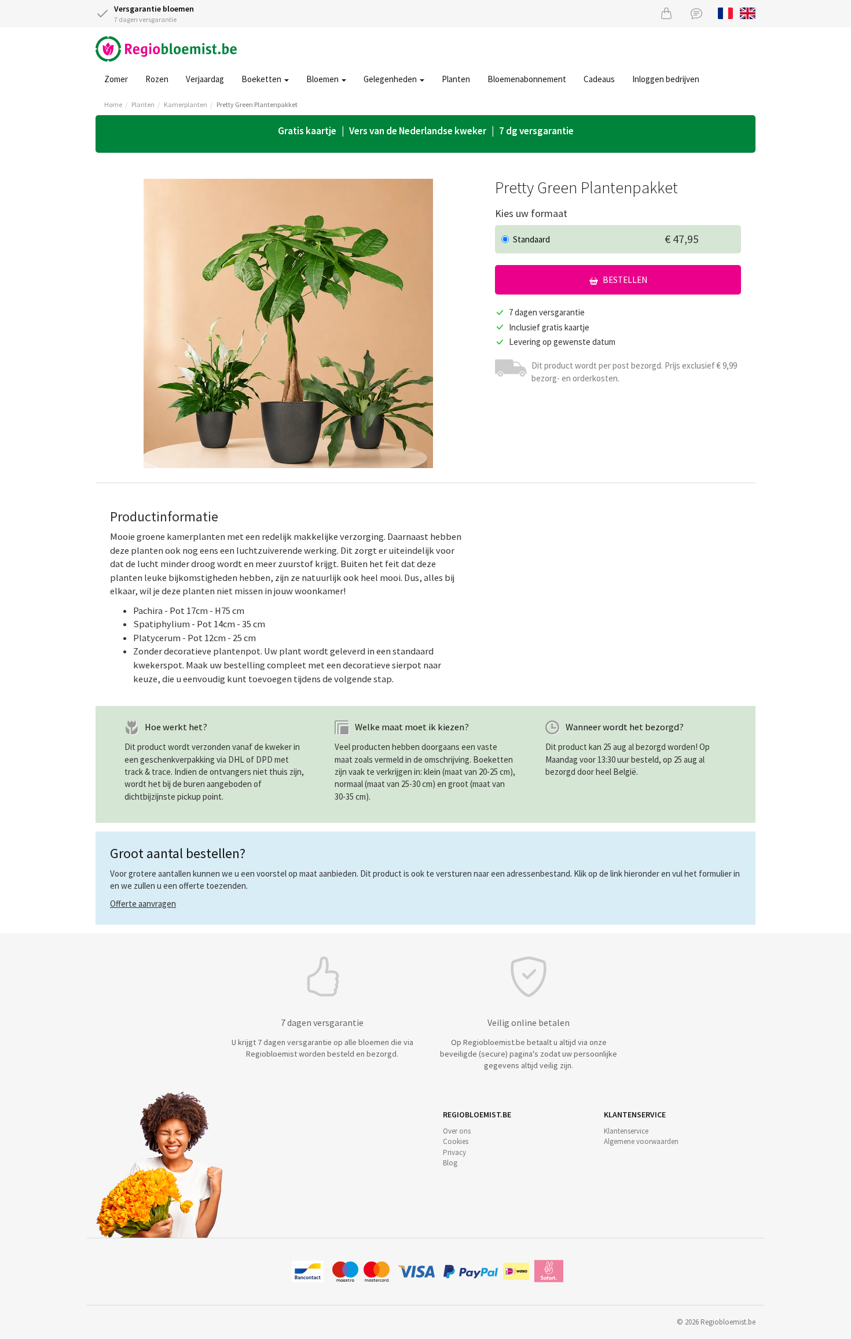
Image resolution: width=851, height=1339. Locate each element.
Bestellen (624, 279)
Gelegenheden (391, 78)
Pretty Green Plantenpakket (257, 104)
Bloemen (323, 78)
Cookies (455, 1141)
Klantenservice (626, 1131)
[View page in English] (747, 12)
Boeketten (262, 78)
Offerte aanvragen (143, 903)
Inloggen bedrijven (665, 78)
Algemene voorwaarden (641, 1141)
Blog (450, 1163)
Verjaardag (205, 78)
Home (113, 104)
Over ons (457, 1131)
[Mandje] (666, 13)
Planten (456, 78)
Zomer (116, 78)
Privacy (454, 1152)
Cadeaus (599, 78)
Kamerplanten (185, 104)
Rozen (156, 78)
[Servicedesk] (696, 13)
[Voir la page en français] (725, 12)
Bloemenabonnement (526, 78)
